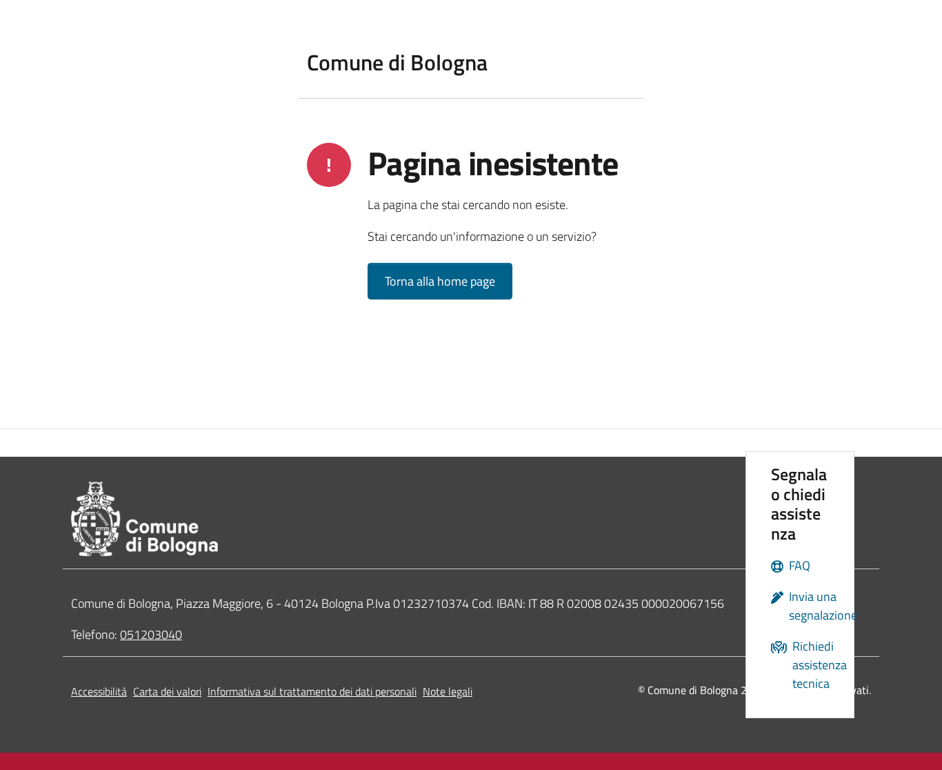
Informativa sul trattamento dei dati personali (312, 691)
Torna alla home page (440, 281)
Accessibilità (99, 691)
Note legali (447, 691)
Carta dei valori (167, 691)
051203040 (151, 634)
